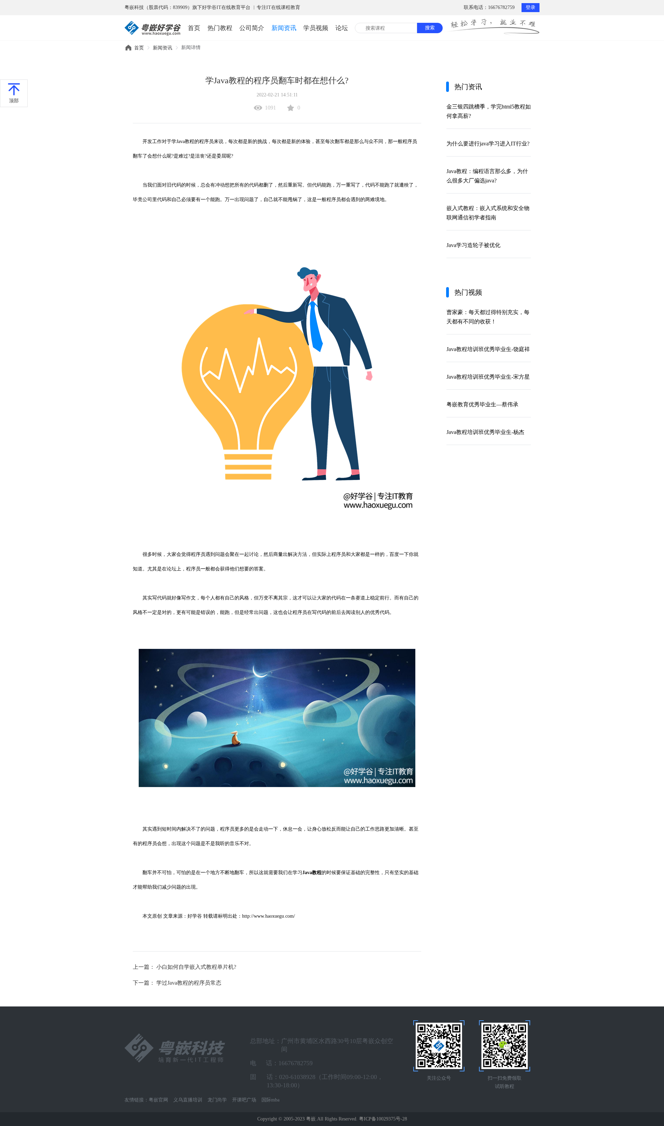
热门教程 (220, 28)
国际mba (270, 1100)
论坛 (341, 28)
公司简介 (251, 28)
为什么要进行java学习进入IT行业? (487, 143)
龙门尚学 (217, 1100)
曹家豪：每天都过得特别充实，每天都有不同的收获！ (487, 316)
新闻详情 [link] (191, 47)
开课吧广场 (244, 1100)
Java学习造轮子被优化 (473, 245)
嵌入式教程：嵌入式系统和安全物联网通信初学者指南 (487, 212)
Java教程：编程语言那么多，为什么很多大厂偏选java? (487, 175)
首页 (194, 28)
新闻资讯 (283, 28)
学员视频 (315, 28)
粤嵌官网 (158, 1100)
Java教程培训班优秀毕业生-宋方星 (488, 377)
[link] (139, 47)
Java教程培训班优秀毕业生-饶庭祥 (488, 349)
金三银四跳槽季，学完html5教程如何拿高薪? (488, 111)
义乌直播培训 (187, 1100)
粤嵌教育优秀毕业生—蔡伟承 (482, 404)
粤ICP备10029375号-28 (383, 1119)
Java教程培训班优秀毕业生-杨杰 (485, 432)
